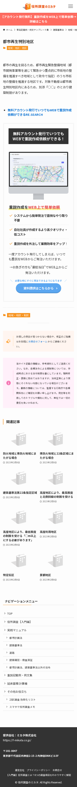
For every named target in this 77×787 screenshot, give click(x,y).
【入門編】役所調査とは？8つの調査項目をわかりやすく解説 (38, 775)
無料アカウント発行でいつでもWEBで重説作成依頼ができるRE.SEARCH (39, 112)
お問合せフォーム (37, 341)
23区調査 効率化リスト (22, 699)
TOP (10, 613)
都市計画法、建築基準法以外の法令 (29, 667)
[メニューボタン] (70, 6)
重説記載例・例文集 (19, 675)
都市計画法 (15, 638)
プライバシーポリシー (38, 770)
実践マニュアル (17, 630)
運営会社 (19, 770)
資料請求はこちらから (38, 288)
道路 (12, 652)
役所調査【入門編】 (19, 622)
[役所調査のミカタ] (38, 6)
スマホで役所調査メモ (22, 706)
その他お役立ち (17, 692)
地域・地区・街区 (17, 48)
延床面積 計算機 (17, 683)
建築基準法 (15, 645)
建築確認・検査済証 (21, 660)
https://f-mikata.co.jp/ (17, 740)
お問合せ (57, 770)
